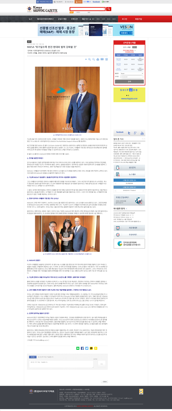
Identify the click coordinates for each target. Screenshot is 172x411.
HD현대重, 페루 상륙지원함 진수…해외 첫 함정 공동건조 (127, 154)
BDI (93, 19)
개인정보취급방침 (78, 389)
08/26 (125, 59)
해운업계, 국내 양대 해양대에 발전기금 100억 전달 (127, 152)
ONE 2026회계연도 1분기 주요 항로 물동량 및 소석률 (127, 221)
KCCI (108, 19)
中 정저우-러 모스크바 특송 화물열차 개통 (124, 162)
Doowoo (140, 64)
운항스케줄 (62, 19)
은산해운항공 (129, 183)
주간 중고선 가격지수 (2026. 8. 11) (123, 217)
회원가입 (138, 19)
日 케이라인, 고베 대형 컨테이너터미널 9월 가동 (126, 160)
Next (102, 12)
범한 (89, 12)
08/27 (125, 69)
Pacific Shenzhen (118, 69)
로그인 (124, 19)
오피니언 (74, 19)
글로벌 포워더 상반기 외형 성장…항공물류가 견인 (127, 143)
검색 (129, 81)
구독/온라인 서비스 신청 (46, 1)
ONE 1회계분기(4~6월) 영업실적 (122, 219)
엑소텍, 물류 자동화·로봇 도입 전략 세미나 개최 (126, 147)
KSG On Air (70, 1)
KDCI (114, 19)
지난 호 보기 (59, 1)
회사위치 (68, 389)
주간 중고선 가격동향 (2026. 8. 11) (123, 215)
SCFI (103, 19)
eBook (79, 1)
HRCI (98, 19)
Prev (100, 12)
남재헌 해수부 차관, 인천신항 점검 (122, 145)
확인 (102, 364)
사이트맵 (87, 389)
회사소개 (61, 389)
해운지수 (85, 19)
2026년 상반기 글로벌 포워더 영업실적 (124, 213)
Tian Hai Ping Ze (118, 59)
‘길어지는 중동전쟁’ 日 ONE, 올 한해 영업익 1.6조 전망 (127, 149)
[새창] (129, 240)
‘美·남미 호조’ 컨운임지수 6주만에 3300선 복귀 (126, 156)
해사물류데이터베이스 (45, 19)
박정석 (78, 12)
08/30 (133, 59)
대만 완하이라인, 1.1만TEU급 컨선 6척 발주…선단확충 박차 (127, 158)
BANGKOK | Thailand (129, 190)
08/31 (133, 69)
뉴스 (30, 19)
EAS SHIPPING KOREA (140, 59)
